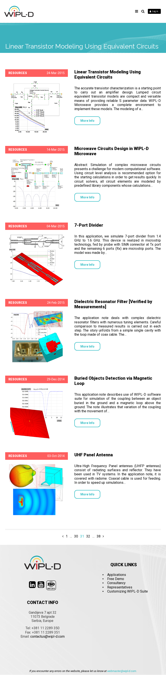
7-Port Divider (88, 225)
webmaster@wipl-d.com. (122, 671)
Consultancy (116, 583)
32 (88, 536)
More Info (87, 120)
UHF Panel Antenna (93, 454)
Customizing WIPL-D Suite (127, 591)
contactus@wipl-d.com (47, 636)
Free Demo (115, 579)
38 (99, 536)
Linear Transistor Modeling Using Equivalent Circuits (107, 74)
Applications (116, 575)
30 (76, 536)
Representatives (119, 587)
